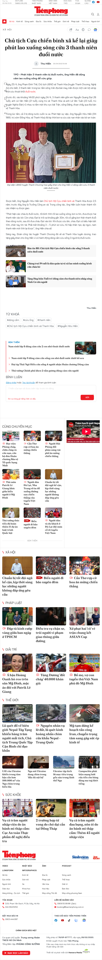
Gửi (87, 397)
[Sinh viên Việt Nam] (80, 857)
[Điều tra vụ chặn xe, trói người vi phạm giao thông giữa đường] (51, 616)
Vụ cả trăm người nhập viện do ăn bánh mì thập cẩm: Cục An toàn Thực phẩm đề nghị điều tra (16, 830)
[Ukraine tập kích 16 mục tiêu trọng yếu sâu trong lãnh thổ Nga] (63, 762)
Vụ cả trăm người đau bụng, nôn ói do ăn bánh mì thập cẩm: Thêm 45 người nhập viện (84, 828)
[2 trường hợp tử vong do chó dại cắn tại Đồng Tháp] (51, 808)
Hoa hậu (45, 888)
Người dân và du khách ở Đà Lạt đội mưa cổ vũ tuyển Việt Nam (53, 526)
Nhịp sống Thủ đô (49, 893)
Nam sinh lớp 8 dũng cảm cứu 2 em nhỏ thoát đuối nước (39, 346)
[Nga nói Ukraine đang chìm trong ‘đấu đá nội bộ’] (38, 762)
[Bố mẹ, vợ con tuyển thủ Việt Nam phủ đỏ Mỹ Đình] (84, 663)
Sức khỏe (48, 21)
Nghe (5, 83)
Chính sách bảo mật (26, 930)
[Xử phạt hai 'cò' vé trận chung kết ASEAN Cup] (84, 616)
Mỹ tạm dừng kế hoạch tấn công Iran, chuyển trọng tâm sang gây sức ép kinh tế (84, 734)
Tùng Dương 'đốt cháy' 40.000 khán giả (50, 679)
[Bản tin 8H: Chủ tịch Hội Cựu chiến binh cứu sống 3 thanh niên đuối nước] (16, 251)
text (77, 29)
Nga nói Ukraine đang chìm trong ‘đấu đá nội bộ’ (37, 774)
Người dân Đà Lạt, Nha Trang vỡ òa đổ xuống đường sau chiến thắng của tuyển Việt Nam (32, 493)
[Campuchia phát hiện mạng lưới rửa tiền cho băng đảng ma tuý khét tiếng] (89, 762)
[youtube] (98, 2)
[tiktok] (70, 920)
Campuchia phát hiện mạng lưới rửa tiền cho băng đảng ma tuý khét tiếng (88, 777)
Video (5, 866)
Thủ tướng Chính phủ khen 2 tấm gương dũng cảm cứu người (45, 370)
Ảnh (44, 866)
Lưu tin (5, 98)
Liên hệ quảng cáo (64, 900)
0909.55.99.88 (63, 903)
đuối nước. (30, 91)
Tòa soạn (7, 900)
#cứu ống (28, 320)
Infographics (29, 870)
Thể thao (85, 21)
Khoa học (26, 888)
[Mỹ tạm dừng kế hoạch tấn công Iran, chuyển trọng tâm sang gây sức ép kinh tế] (84, 713)
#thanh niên (43, 320)
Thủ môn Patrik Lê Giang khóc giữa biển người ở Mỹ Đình (9, 490)
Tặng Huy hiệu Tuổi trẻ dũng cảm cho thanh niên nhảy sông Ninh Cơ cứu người (59, 280)
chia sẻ (71, 29)
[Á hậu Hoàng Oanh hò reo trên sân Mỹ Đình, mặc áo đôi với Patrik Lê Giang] (17, 663)
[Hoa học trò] (96, 857)
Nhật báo (27, 866)
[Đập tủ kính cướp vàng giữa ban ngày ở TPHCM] (17, 616)
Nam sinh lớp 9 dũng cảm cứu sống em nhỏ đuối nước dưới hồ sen (47, 358)
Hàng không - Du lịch (11, 893)
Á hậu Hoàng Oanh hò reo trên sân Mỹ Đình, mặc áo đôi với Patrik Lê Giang (16, 683)
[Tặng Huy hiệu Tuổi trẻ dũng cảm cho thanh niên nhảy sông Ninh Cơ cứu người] (16, 281)
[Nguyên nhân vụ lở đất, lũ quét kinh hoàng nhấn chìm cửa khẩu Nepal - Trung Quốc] (51, 713)
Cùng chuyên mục (17, 426)
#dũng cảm (13, 320)
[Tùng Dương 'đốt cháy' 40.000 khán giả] (51, 663)
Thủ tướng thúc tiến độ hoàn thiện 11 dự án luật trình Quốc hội (10, 526)
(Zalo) (73, 903)
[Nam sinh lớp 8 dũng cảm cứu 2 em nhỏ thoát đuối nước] (85, 348)
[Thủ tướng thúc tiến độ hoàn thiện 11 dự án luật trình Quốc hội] (10, 513)
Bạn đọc (65, 888)
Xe (23, 884)
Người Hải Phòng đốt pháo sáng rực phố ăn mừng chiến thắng (53, 450)
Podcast (66, 866)
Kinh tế (19, 21)
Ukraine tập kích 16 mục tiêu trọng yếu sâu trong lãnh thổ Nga (63, 776)
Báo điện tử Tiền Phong (51, 11)
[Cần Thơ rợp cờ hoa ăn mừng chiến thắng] (32, 436)
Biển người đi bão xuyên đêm (30, 524)
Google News (95, 29)
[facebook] (93, 2)
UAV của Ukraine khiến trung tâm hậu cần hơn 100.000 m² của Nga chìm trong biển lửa (11, 779)
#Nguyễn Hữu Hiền (68, 326)
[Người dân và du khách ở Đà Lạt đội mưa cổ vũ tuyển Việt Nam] (53, 513)
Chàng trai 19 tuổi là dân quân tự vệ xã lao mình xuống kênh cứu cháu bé (59, 265)
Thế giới (57, 21)
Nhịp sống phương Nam (72, 893)
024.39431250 (11, 907)
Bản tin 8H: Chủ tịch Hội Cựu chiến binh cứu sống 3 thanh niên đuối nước (58, 250)
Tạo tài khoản (28, 382)
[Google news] (85, 920)
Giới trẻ (66, 21)
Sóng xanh (29, 21)
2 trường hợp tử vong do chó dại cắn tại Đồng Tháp (50, 824)
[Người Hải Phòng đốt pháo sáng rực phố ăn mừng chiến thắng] (53, 436)
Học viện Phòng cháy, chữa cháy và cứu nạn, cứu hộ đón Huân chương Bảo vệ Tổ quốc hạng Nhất (10, 454)
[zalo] (77, 920)
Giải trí (11, 649)
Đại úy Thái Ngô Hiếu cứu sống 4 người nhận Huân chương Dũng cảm (50, 364)
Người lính (95, 21)
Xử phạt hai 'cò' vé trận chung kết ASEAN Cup (82, 632)
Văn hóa (45, 884)
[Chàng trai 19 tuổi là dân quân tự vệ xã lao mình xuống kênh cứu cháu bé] (16, 266)
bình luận (89, 29)
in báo (83, 29)
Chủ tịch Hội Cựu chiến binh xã (59, 201)
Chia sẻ (5, 91)
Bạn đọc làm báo (18, 953)
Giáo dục (6, 888)
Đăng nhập (11, 382)
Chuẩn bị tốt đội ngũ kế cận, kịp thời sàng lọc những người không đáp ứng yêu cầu (53, 491)
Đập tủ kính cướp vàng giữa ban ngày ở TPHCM (17, 632)
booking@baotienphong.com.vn (70, 907)
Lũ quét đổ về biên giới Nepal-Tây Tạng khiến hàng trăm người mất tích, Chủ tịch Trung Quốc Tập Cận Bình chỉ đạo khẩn (17, 738)
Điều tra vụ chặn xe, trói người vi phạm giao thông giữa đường (50, 634)
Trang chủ (4, 21)
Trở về (5, 113)
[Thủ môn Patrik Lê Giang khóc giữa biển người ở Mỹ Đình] (10, 474)
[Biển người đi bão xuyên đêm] (32, 513)
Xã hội (11, 21)
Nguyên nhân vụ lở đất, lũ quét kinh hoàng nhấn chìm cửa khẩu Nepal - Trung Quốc (50, 734)
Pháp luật (75, 21)
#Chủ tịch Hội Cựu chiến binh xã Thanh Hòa (30, 326)
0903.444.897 (11, 919)
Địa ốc (38, 21)
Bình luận (5, 106)
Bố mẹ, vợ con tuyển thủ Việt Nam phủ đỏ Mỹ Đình (83, 679)
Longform (7, 870)
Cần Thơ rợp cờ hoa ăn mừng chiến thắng (31, 448)
